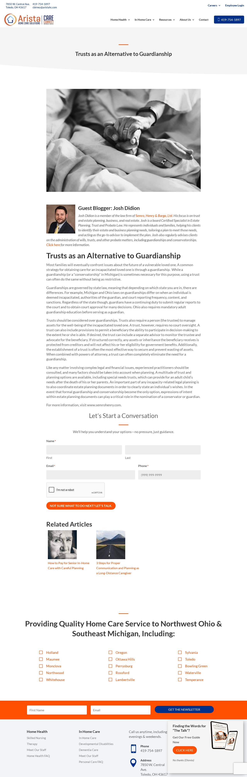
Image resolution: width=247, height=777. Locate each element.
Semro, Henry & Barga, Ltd (153, 215)
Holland (52, 652)
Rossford (122, 673)
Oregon (121, 652)
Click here (53, 245)
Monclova (53, 666)
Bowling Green (196, 666)
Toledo (190, 659)
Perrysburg (124, 666)
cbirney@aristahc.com (45, 7)
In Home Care (143, 19)
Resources (165, 19)
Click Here (184, 750)
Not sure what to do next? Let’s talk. (81, 505)
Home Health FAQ (38, 756)
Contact (203, 19)
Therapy (32, 744)
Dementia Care (88, 750)
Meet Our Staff (36, 750)
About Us (185, 19)
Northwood (55, 673)
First (49, 457)
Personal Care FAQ (91, 762)
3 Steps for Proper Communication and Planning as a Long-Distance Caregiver (117, 568)
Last (128, 457)
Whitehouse (55, 680)
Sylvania (191, 652)
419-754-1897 (41, 4)
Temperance (194, 680)
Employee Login (234, 5)
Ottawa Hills (125, 659)
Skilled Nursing (36, 738)
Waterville (193, 673)
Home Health (119, 19)
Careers (212, 5)
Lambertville (125, 680)
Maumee (52, 659)
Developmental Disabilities (96, 744)
